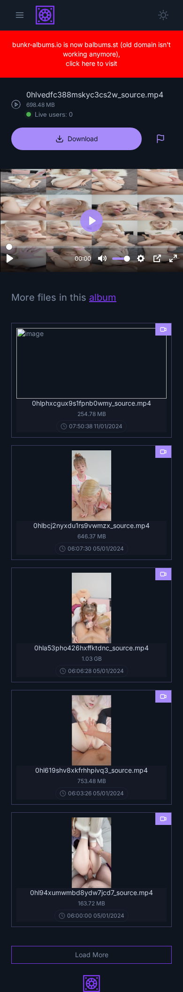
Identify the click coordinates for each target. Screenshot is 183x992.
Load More (91, 955)
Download (83, 139)
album (102, 297)
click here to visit (91, 63)
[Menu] (19, 15)
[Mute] (102, 258)
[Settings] (140, 258)
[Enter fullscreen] (173, 258)
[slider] (92, 246)
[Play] (9, 258)
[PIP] (157, 258)
